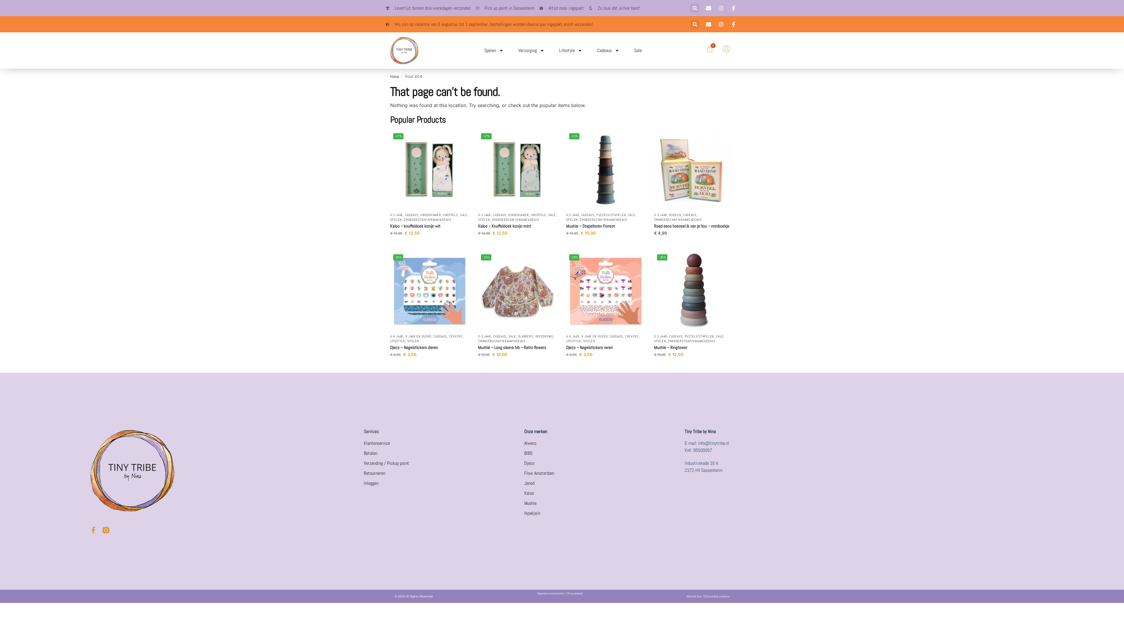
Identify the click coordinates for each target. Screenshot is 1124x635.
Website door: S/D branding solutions (708, 596)
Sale (638, 50)
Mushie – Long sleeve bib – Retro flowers (512, 347)
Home (394, 76)
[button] (694, 8)
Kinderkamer (431, 215)
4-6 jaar (396, 336)
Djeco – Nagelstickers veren (589, 347)
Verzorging (527, 50)
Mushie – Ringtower (670, 347)
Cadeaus (604, 50)
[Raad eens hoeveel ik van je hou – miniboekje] (693, 170)
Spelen (490, 50)
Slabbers (525, 336)
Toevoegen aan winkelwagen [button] (429, 245)
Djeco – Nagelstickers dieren (414, 347)
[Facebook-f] (93, 530)
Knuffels (450, 215)
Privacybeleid (575, 593)
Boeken (675, 215)
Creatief (456, 336)
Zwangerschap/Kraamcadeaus (427, 220)
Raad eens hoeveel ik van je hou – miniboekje (691, 226)
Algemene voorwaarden (550, 593)
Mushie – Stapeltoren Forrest (590, 226)
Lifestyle (567, 50)
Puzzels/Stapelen (611, 215)
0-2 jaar (396, 215)
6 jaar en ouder (419, 336)
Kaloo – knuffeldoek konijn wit (415, 226)
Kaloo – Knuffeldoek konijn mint (504, 226)
